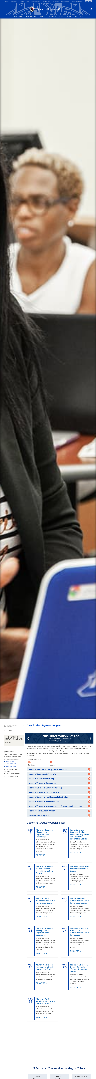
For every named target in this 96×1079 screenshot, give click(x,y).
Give (28, 1)
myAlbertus (88, 1)
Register (40, 855)
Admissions (31, 17)
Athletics (79, 17)
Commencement (65, 1)
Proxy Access (55, 1)
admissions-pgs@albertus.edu (11, 762)
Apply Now (8, 730)
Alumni (68, 17)
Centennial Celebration (77, 1)
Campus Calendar (35, 1)
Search (91, 8)
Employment (14, 1)
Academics (17, 17)
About (42, 17)
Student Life (54, 17)
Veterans (7, 1)
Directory (22, 1)
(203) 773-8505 (11, 766)
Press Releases (46, 1)
